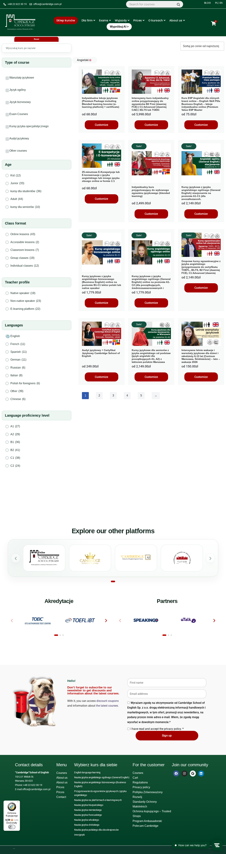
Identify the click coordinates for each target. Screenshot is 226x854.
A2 (15, 434)
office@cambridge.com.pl (36, 789)
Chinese (17, 399)
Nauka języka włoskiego (86, 819)
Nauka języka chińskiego (86, 824)
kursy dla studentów (25, 191)
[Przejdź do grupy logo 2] (60, 635)
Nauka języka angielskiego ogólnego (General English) (101, 777)
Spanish (18, 351)
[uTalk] (188, 620)
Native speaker (22, 293)
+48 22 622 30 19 (32, 785)
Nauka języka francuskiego (88, 814)
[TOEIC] (37, 620)
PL (216, 3)
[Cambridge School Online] (44, 558)
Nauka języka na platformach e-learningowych (98, 800)
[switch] (11, 827)
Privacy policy (141, 787)
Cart (135, 777)
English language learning (87, 772)
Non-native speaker (25, 300)
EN (221, 3)
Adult (16, 198)
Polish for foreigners (25, 383)
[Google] (193, 773)
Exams (103, 20)
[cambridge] (20, 22)
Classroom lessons (24, 249)
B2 (15, 450)
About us (175, 20)
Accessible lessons (24, 242)
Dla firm (87, 20)
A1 (15, 426)
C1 (15, 457)
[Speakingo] (146, 620)
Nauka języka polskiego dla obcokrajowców (96, 829)
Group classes (22, 257)
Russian (17, 367)
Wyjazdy (121, 20)
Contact (61, 796)
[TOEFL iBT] (80, 620)
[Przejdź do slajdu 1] (113, 581)
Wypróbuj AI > (119, 26)
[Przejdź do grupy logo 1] (56, 635)
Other (16, 391)
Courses (61, 772)
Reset (36, 39)
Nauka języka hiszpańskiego (88, 805)
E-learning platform (25, 308)
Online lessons (22, 234)
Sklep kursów (65, 20)
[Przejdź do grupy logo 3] (63, 635)
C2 (15, 465)
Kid (15, 175)
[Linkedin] (201, 773)
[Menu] (18, 803)
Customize (101, 124)
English (15, 336)
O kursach (155, 20)
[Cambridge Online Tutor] (182, 558)
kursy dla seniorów (25, 206)
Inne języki (79, 834)
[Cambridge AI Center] (136, 558)
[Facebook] (176, 773)
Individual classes (24, 265)
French (17, 344)
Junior (17, 183)
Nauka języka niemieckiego (88, 810)
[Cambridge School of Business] (90, 558)
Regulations (140, 782)
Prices (137, 20)
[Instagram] (185, 773)
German (18, 359)
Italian (16, 375)
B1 (15, 442)
